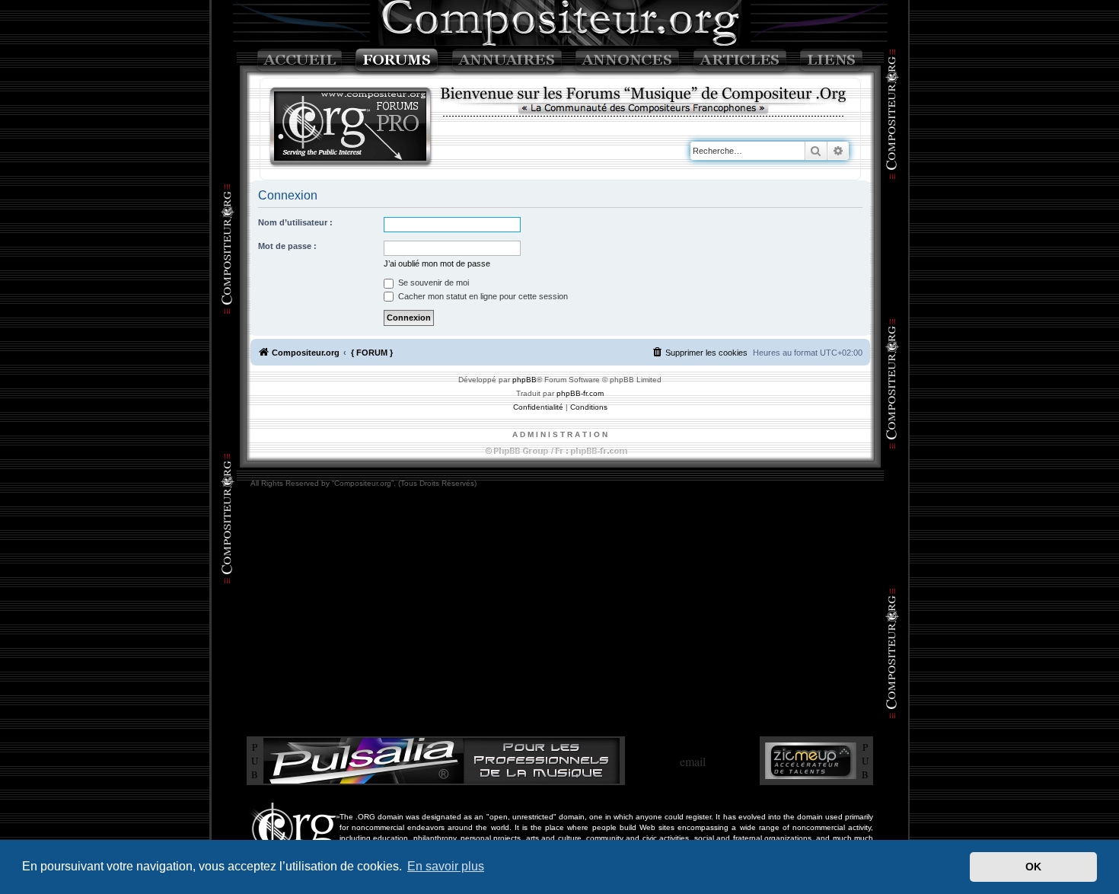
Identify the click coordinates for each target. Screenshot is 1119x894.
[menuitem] (700, 352)
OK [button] (1033, 866)
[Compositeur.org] (351, 127)
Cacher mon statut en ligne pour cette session (482, 296)
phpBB (524, 379)
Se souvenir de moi (432, 282)
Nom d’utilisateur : (295, 222)
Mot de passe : (287, 246)
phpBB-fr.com (580, 393)
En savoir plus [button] (445, 866)
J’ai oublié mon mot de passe (437, 263)
